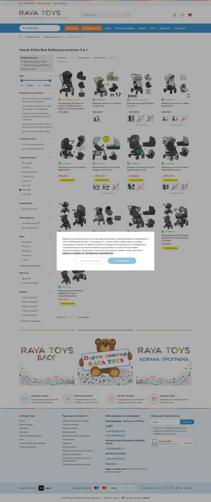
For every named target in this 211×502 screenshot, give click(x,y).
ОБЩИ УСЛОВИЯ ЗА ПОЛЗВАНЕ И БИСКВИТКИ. (88, 253)
